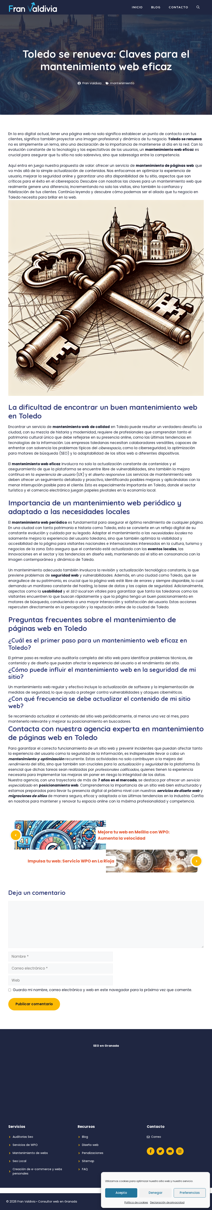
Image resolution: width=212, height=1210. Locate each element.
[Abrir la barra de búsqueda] (198, 7)
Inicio (137, 7)
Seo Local (19, 1161)
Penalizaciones (92, 1153)
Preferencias (190, 1192)
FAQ (85, 1169)
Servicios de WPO (25, 1145)
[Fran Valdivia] (33, 7)
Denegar (156, 1192)
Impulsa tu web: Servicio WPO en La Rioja (71, 861)
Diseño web (90, 1145)
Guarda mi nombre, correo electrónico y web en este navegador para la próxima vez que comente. (102, 989)
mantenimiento (122, 83)
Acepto (121, 1192)
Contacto (178, 7)
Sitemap (88, 1161)
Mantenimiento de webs (30, 1153)
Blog (156, 7)
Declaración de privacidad (167, 1202)
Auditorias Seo (23, 1137)
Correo (156, 1137)
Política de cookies (136, 1202)
